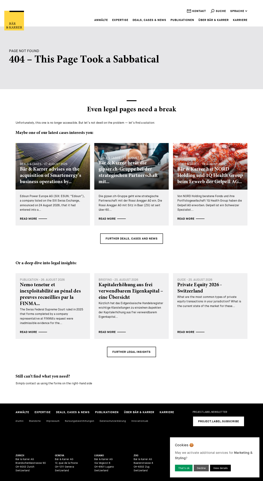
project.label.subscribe (218, 421)
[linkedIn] (195, 436)
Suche (221, 11)
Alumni (20, 421)
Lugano (99, 455)
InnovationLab (139, 421)
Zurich (20, 455)
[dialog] (214, 457)
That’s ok (183, 468)
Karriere (240, 20)
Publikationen (182, 20)
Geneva (59, 455)
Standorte (35, 421)
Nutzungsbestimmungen (79, 421)
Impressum (53, 421)
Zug (136, 455)
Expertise (120, 20)
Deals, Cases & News (149, 20)
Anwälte (101, 20)
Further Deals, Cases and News (132, 238)
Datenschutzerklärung (113, 421)
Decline (201, 468)
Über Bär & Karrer (213, 20)
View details (220, 468)
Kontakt (199, 11)
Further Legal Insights (131, 352)
